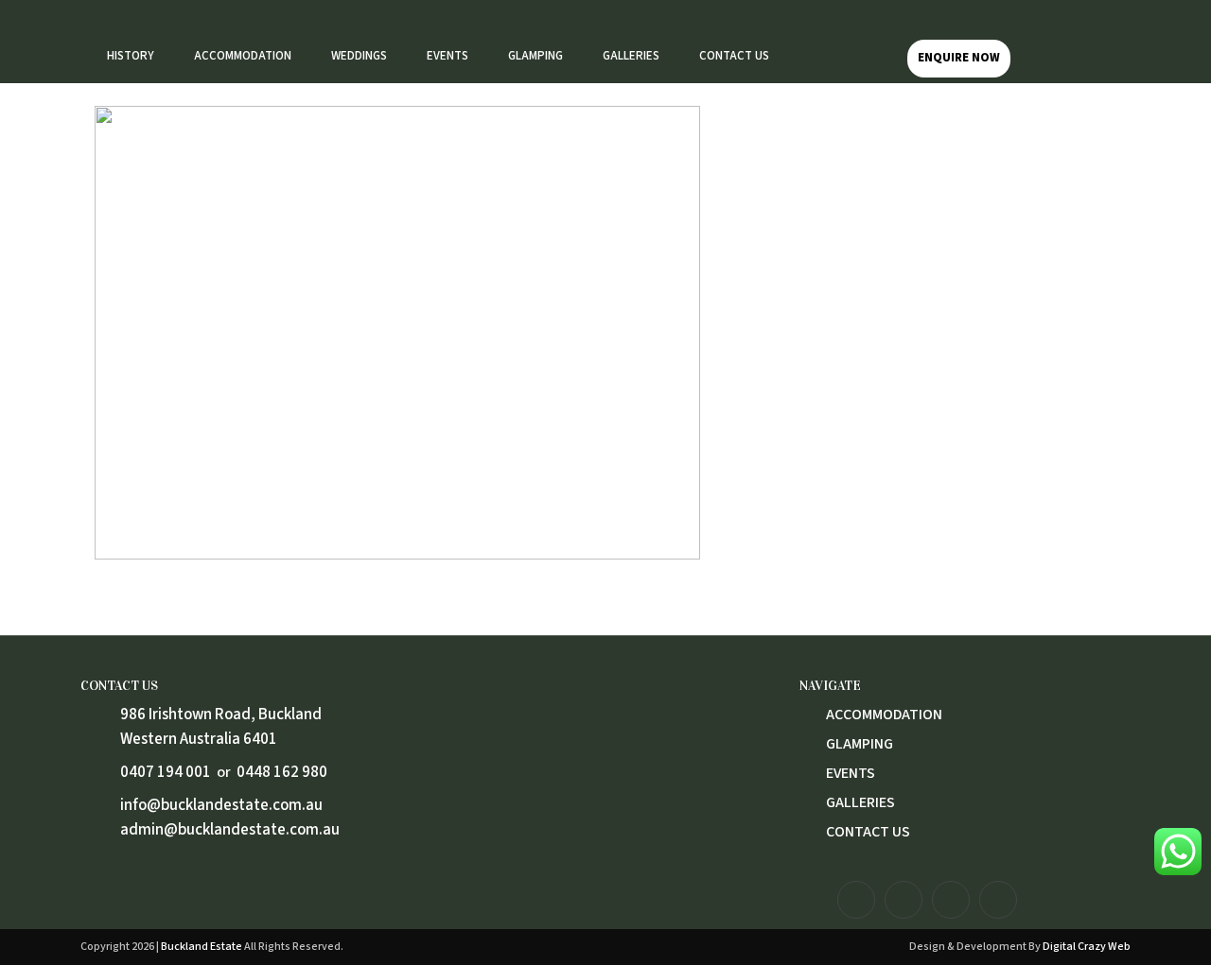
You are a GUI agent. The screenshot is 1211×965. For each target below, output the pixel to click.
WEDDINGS (359, 55)
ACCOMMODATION (242, 55)
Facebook (903, 900)
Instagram (856, 900)
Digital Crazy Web (1087, 947)
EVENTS (447, 55)
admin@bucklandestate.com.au (230, 830)
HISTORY (130, 55)
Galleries (860, 802)
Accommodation (884, 714)
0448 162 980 (282, 772)
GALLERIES (631, 55)
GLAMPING (535, 55)
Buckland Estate (201, 947)
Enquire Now (959, 57)
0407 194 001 (165, 772)
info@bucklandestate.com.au (221, 805)
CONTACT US (734, 55)
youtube (951, 900)
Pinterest (998, 900)
